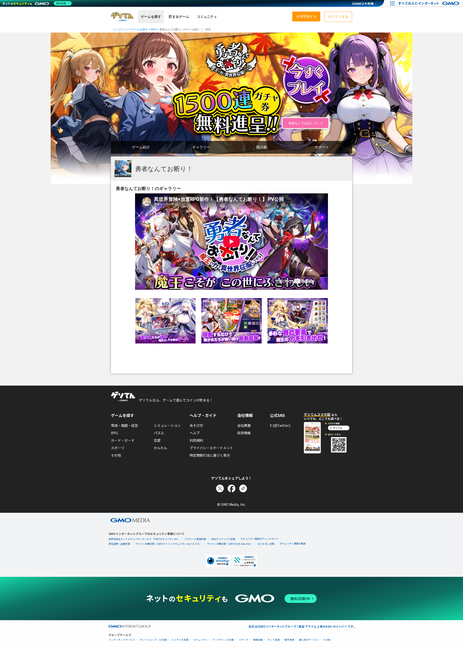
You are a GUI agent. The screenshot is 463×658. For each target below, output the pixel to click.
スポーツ (117, 447)
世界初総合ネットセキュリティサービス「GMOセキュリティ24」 (144, 539)
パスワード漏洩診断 (195, 539)
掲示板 (261, 147)
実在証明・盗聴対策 (119, 544)
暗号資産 (289, 639)
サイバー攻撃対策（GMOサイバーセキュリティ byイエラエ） (168, 544)
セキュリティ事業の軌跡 (292, 543)
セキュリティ (200, 639)
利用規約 (196, 440)
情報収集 (258, 639)
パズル (159, 432)
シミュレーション (167, 425)
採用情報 (244, 432)
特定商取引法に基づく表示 (210, 455)
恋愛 (157, 440)
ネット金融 (274, 639)
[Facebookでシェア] (231, 488)
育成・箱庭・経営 (124, 425)
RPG (114, 432)
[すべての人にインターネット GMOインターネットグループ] (429, 3)
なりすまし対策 (266, 544)
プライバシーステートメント (211, 447)
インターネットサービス (122, 639)
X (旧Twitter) (280, 425)
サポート (322, 147)
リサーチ (243, 639)
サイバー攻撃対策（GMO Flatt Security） (229, 544)
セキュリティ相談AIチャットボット (259, 538)
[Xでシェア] (220, 488)
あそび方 (196, 425)
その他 (116, 455)
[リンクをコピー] (243, 488)
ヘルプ (195, 432)
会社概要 (244, 425)
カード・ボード (123, 440)
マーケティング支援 (223, 639)
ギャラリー (201, 147)
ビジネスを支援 (180, 639)
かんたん (160, 447)
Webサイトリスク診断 (223, 539)
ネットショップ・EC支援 (153, 639)
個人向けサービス (308, 639)
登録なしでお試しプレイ (305, 123)
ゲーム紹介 (141, 147)
